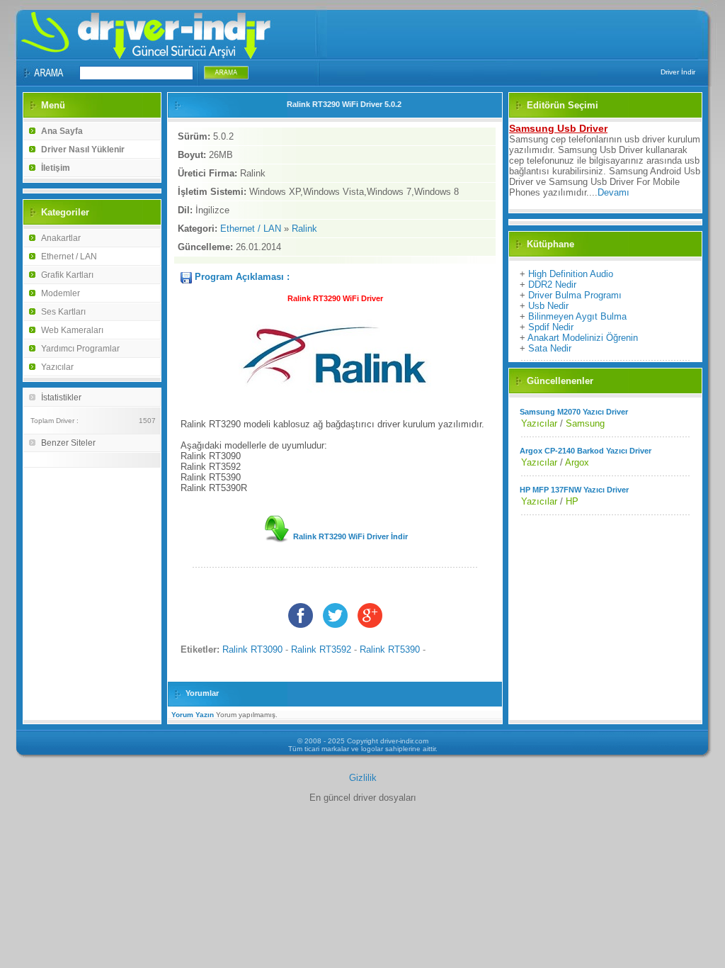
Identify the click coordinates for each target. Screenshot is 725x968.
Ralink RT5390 (390, 649)
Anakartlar (61, 238)
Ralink (304, 228)
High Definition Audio (570, 274)
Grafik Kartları (67, 275)
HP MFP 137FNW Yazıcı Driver (574, 489)
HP (572, 501)
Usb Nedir (548, 305)
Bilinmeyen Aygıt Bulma (577, 316)
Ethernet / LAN (69, 256)
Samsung (585, 423)
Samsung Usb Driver (558, 128)
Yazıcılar (57, 367)
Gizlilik (363, 777)
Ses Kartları (63, 312)
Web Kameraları (72, 330)
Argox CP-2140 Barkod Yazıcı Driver (585, 450)
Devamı (613, 192)
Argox (577, 462)
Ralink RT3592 (321, 649)
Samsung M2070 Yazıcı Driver (574, 411)
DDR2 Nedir (552, 284)
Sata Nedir (549, 348)
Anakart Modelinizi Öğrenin (582, 337)
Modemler (60, 293)
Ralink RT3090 (252, 649)
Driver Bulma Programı (575, 295)
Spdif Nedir (550, 327)
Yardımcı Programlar (80, 349)
